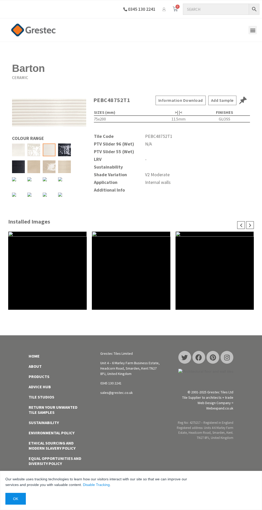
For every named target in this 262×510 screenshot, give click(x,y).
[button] (252, 30)
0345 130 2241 (141, 9)
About (35, 366)
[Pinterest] (212, 357)
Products (39, 376)
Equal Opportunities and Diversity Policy (55, 461)
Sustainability (44, 422)
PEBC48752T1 (111, 100)
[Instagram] (227, 357)
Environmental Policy (51, 432)
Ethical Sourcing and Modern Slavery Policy (52, 445)
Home (34, 356)
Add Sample (222, 100)
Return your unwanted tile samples (53, 410)
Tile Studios (41, 397)
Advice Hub (40, 386)
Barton (28, 68)
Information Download (180, 100)
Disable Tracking (96, 485)
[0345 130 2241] (125, 9)
